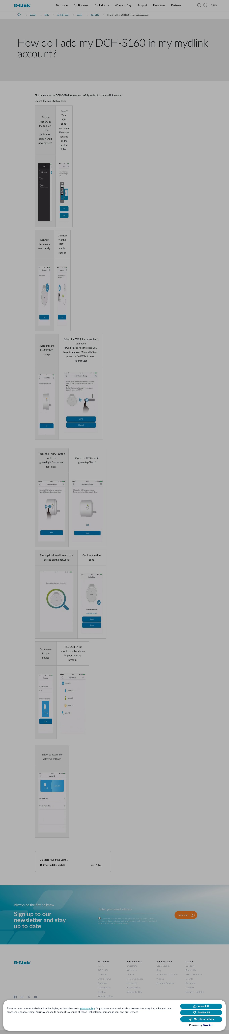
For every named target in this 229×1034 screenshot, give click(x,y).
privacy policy (87, 1008)
